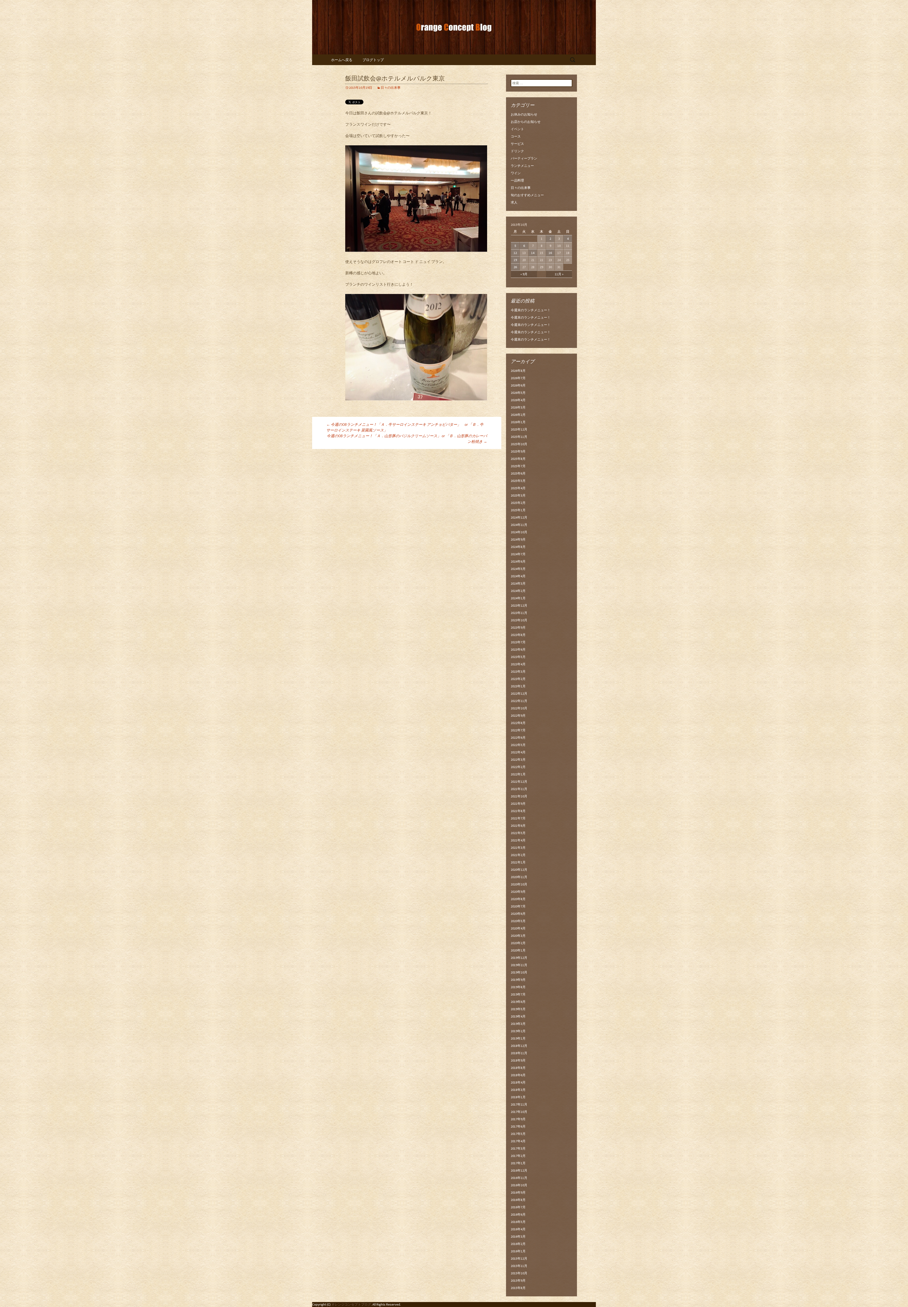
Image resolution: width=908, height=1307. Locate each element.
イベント (517, 129)
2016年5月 (518, 1222)
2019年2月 (518, 1031)
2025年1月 (518, 510)
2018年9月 (518, 1060)
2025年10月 (519, 444)
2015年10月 (519, 1273)
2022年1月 (518, 774)
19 (515, 260)
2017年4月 (518, 1141)
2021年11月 (519, 789)
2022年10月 (519, 708)
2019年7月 (518, 994)
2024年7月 (518, 554)
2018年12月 (519, 1046)
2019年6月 (518, 1002)
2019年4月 (518, 1016)
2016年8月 (518, 1200)
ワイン (516, 173)
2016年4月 (518, 1229)
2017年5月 (518, 1134)
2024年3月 (518, 583)
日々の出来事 (391, 87)
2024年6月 (518, 561)
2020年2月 (518, 943)
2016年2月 (518, 1244)
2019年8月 (518, 987)
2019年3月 (518, 1024)
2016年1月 (518, 1251)
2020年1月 (518, 950)
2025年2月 (518, 503)
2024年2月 (518, 591)
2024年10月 (519, 532)
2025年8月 (518, 459)
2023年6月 (518, 649)
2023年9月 (518, 627)
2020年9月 (518, 891)
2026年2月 (518, 415)
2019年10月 (519, 972)
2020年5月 (518, 921)
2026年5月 (518, 393)
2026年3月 (518, 407)
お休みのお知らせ (524, 114)
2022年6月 (518, 737)
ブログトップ (373, 60)
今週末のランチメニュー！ (530, 310)
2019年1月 (518, 1038)
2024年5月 (518, 569)
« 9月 (524, 274)
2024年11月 (519, 525)
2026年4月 (518, 400)
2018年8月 (518, 1068)
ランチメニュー (522, 166)
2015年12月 (519, 1258)
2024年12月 (519, 517)
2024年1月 (518, 598)
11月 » (559, 274)
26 (515, 267)
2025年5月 (518, 481)
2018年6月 (518, 1075)
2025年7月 (518, 466)
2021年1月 (518, 862)
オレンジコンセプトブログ (351, 1304)
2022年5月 (518, 745)
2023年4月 (518, 664)
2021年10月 (519, 796)
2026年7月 (518, 378)
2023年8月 (518, 635)
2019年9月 (518, 980)
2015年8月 (518, 1288)
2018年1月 (518, 1097)
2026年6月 (518, 385)
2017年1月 (518, 1163)
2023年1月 (518, 686)
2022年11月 (519, 701)
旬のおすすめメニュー (527, 195)
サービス (517, 144)
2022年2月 (518, 767)
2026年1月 (518, 422)
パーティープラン (524, 158)
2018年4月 (518, 1082)
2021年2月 (518, 855)
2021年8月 (518, 811)
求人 (514, 202)
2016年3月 (518, 1236)
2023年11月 (519, 613)
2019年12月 (519, 958)
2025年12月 (519, 429)
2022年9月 (518, 715)
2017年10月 (519, 1112)
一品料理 (517, 180)
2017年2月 (518, 1156)
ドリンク (517, 151)
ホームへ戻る (341, 60)
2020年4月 (518, 928)
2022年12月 (519, 693)
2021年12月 (519, 781)
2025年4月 (518, 488)
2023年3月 (518, 671)
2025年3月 (518, 495)
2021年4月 (518, 840)
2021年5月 (518, 833)
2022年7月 (518, 730)
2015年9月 (518, 1280)
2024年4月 (518, 576)
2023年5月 (518, 657)
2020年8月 (518, 899)
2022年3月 (518, 759)
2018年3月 (518, 1090)
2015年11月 (519, 1266)
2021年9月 (518, 803)
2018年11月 (519, 1053)
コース (516, 136)
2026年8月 (518, 371)
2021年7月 (518, 818)
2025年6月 (518, 473)
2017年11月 (519, 1104)
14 (532, 253)
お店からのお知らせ (526, 122)
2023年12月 (519, 605)
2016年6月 (518, 1214)
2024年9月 (518, 539)
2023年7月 (518, 642)
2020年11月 (519, 877)
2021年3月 (518, 847)
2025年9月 (518, 451)
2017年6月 (518, 1126)
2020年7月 (518, 906)
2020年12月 (519, 869)
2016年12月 (519, 1170)
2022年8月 (518, 723)
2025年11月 (519, 437)
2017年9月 (518, 1119)
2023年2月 (518, 679)
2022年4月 (518, 752)
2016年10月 (519, 1185)
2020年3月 (518, 936)
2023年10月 (519, 620)
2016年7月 (518, 1207)
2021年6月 (518, 825)
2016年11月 (519, 1178)
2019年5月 (518, 1009)
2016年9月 (518, 1192)
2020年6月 (518, 913)
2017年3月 (518, 1148)
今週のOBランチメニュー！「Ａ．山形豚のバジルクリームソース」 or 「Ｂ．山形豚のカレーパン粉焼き (407, 438)
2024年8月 (518, 547)
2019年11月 (519, 965)
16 (550, 253)
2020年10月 (519, 884)
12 (515, 253)
